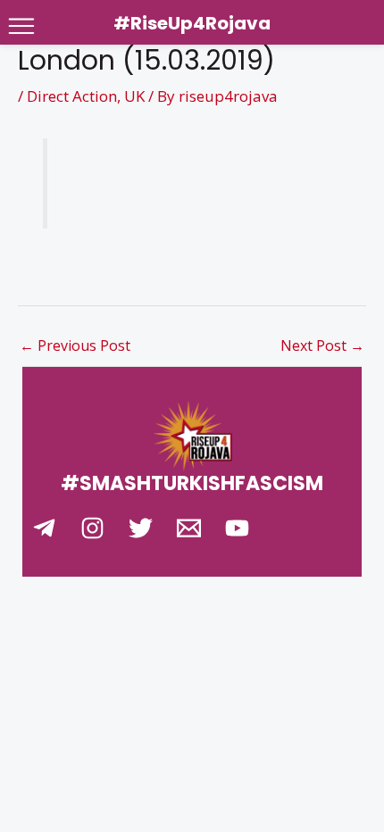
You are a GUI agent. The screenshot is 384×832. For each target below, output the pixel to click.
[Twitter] (141, 528)
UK (134, 96)
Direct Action (72, 96)
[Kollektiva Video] (237, 528)
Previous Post (75, 345)
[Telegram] (44, 528)
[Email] (189, 528)
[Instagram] (92, 528)
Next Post (322, 345)
